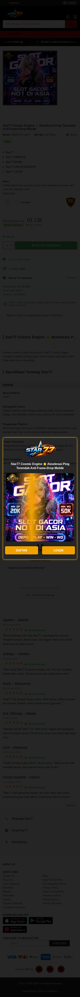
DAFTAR (21, 550)
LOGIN (58, 550)
